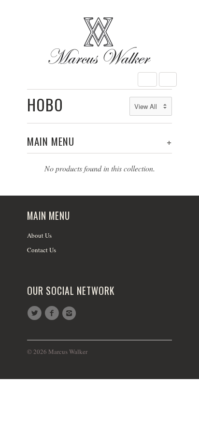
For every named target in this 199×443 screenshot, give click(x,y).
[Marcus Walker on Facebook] (53, 313)
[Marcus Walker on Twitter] (35, 313)
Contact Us (41, 249)
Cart (168, 79)
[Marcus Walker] (99, 41)
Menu (147, 79)
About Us (39, 235)
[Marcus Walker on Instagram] (70, 313)
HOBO (45, 104)
